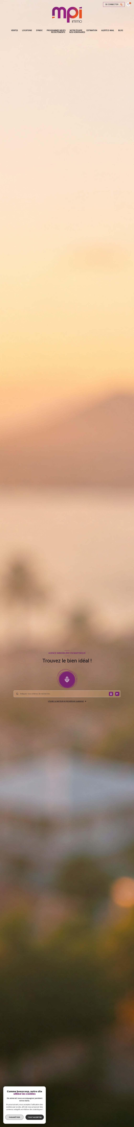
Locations (27, 30)
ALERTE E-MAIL (107, 30)
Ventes (14, 30)
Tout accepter (35, 1117)
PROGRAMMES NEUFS (56, 30)
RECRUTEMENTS (58, 32)
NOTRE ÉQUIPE (76, 30)
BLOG (120, 30)
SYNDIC (39, 30)
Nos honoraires (77, 32)
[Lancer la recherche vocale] (67, 679)
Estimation (91, 30)
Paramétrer (14, 1117)
